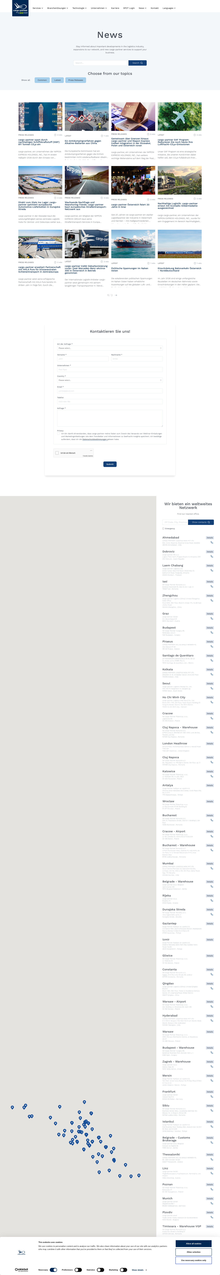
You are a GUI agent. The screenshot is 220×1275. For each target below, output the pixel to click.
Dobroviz (168, 551)
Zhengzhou (170, 595)
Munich (167, 1198)
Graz (165, 613)
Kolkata (167, 669)
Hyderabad (169, 1015)
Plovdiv (167, 1212)
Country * (61, 376)
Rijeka (166, 895)
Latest (57, 80)
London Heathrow (174, 743)
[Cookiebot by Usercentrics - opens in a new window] (21, 1270)
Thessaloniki (171, 1154)
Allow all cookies (193, 1244)
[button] (110, 1136)
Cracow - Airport (173, 831)
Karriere (115, 8)
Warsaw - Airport (174, 1001)
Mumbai (168, 863)
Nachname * (116, 355)
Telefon (60, 398)
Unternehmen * (64, 365)
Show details (137, 1270)
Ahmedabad (170, 537)
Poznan (167, 1184)
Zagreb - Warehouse (176, 1061)
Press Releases (75, 80)
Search (136, 63)
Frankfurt (168, 1091)
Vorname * (61, 355)
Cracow (167, 713)
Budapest (169, 627)
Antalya (167, 785)
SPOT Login (129, 8)
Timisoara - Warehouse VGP (181, 1226)
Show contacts (199, 522)
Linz (165, 1168)
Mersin (167, 1075)
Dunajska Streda (173, 909)
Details (210, 538)
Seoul (166, 683)
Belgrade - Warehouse (177, 881)
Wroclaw (168, 801)
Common (42, 80)
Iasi (164, 581)
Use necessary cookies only (193, 1260)
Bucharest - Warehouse (178, 845)
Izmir (165, 939)
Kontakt (155, 8)
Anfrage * (61, 408)
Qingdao (168, 983)
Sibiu (165, 1105)
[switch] (78, 1270)
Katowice (168, 771)
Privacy (60, 431)
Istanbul (168, 1121)
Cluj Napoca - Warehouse (180, 727)
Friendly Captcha (88, 456)
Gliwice (167, 955)
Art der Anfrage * (65, 344)
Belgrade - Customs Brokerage (176, 1139)
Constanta (169, 969)
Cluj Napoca (170, 757)
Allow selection (194, 1252)
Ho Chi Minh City (173, 697)
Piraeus (167, 641)
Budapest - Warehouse (178, 1047)
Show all (25, 80)
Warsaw (167, 1031)
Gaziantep (169, 923)
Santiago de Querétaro (178, 655)
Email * (60, 387)
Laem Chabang (172, 565)
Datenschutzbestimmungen (94, 439)
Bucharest (169, 815)
